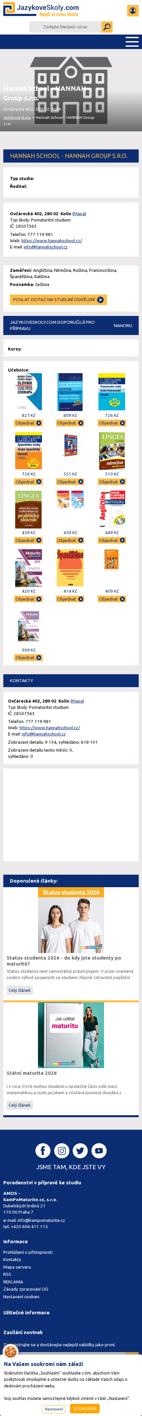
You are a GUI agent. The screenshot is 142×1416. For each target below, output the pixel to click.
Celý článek (20, 990)
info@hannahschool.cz (46, 246)
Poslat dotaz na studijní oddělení (54, 299)
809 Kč (70, 415)
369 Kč (28, 650)
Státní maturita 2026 (32, 1073)
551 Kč (70, 473)
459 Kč (28, 532)
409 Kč (112, 591)
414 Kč (70, 591)
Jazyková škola (17, 117)
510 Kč (112, 473)
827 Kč (28, 415)
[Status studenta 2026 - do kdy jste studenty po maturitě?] (71, 919)
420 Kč (28, 591)
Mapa (79, 213)
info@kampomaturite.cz (41, 1220)
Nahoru (123, 325)
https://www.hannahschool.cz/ (51, 240)
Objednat (25, 422)
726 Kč (112, 415)
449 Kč (112, 532)
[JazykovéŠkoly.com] (41, 10)
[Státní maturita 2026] (71, 1034)
